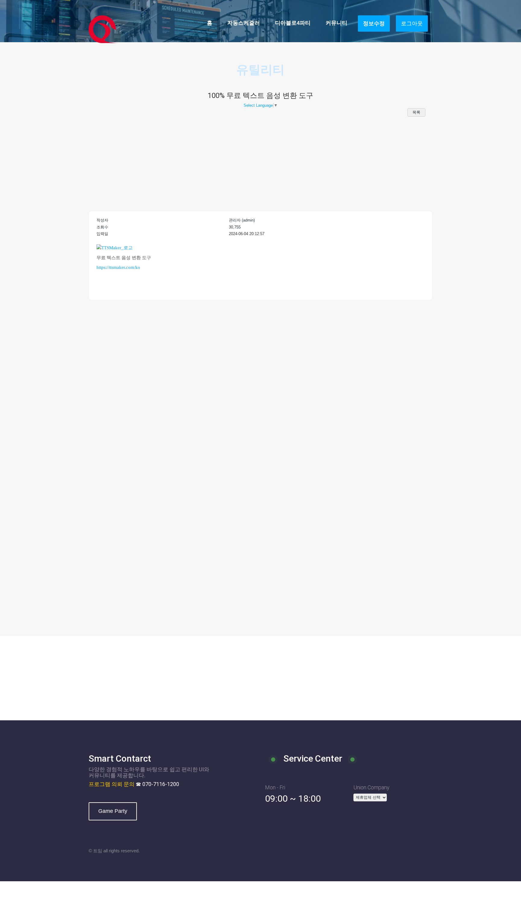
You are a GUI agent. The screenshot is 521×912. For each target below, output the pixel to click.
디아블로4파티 (293, 23)
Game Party (112, 811)
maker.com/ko (126, 267)
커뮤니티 (336, 23)
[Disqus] (260, 391)
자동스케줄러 (243, 23)
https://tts (104, 267)
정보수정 (374, 23)
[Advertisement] (260, 162)
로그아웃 (412, 23)
